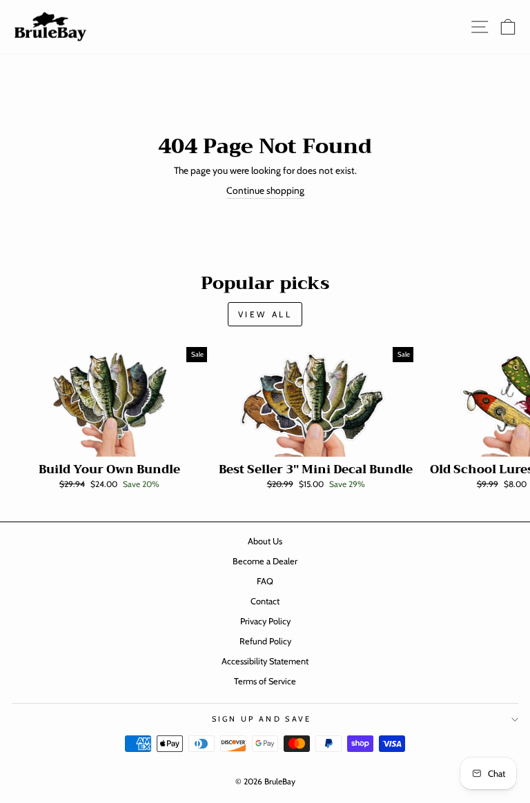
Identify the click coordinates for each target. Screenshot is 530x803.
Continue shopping (265, 190)
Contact (265, 601)
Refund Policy (265, 641)
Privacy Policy (265, 621)
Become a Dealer (265, 561)
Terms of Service (265, 681)
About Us (265, 541)
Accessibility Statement (265, 661)
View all (265, 314)
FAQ (265, 581)
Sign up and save (262, 719)
